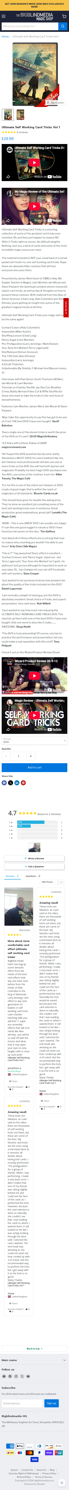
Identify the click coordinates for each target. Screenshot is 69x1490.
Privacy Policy (49, 1473)
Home (5, 36)
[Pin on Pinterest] (23, 782)
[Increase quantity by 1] (31, 756)
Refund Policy (24, 1477)
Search (14, 1470)
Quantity (6, 749)
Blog (52, 1470)
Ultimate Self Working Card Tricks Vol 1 (18, 1059)
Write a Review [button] (36, 858)
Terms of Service (43, 1477)
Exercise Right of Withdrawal (24, 1473)
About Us (41, 1470)
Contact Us (27, 1470)
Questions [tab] (31, 876)
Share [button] (15, 1081)
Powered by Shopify (34, 1484)
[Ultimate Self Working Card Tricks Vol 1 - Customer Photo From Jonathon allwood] (34, 847)
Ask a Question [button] (36, 866)
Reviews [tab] (10, 876)
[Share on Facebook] (4, 782)
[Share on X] (10, 782)
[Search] (62, 26)
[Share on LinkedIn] (16, 782)
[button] (8, 114)
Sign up (51, 1403)
